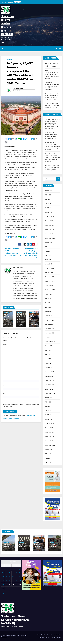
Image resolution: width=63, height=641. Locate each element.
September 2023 (50, 341)
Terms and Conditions (44, 637)
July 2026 (48, 195)
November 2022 (50, 384)
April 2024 (48, 311)
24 (3, 584)
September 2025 (50, 238)
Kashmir (9, 59)
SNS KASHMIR (49, 133)
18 (6, 580)
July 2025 (48, 246)
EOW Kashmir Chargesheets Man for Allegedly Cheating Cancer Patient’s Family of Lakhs (52, 74)
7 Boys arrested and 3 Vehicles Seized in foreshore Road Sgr (52, 169)
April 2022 (48, 415)
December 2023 (50, 328)
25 (6, 584)
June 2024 (48, 303)
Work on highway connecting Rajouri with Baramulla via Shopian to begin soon (29, 252)
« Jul (2, 593)
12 (9, 577)
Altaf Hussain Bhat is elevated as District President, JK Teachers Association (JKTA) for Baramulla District (52, 125)
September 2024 (50, 290)
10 (3, 577)
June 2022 (48, 406)
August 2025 (48, 242)
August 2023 (48, 346)
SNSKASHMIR (19, 88)
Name (5, 378)
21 (16, 580)
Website (5, 394)
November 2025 (50, 229)
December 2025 (50, 225)
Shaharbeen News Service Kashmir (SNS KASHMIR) (15, 619)
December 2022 (50, 380)
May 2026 (48, 203)
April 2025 (48, 259)
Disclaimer (53, 637)
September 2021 (50, 445)
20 (13, 580)
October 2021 (49, 441)
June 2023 (48, 354)
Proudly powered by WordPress (8, 635)
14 (16, 577)
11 (6, 577)
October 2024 (49, 285)
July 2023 (48, 350)
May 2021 (48, 462)
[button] (56, 48)
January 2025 (49, 272)
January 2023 (49, 376)
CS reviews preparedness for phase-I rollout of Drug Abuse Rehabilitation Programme (52, 86)
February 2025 (49, 268)
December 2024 (50, 277)
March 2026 (48, 212)
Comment (6, 344)
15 (20, 577)
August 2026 (48, 190)
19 (9, 580)
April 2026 (48, 208)
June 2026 (48, 199)
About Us (43, 634)
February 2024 (49, 320)
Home (38, 634)
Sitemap (59, 637)
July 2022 (48, 402)
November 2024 (50, 281)
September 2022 (50, 393)
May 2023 (48, 359)
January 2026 (49, 221)
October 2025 (49, 234)
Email (5, 386)
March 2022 (48, 419)
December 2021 (50, 432)
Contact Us (50, 634)
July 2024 (48, 298)
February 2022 (49, 423)
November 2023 (50, 333)
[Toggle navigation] (60, 48)
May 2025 (48, 255)
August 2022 (48, 397)
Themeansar (4, 637)
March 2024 (48, 315)
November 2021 (50, 436)
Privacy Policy (57, 634)
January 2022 (49, 428)
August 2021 (48, 449)
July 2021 (48, 453)
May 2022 (48, 410)
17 (3, 580)
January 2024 (49, 324)
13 (13, 577)
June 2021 (48, 458)
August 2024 (48, 294)
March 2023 (48, 367)
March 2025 (48, 264)
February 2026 (49, 216)
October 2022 (49, 389)
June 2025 (48, 251)
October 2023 (49, 337)
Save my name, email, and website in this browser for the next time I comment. (21, 405)
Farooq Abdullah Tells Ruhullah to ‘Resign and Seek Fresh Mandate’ (52, 105)
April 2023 (48, 363)
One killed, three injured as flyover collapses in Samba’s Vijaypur (52, 64)
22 (20, 580)
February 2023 (49, 372)
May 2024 (48, 307)
